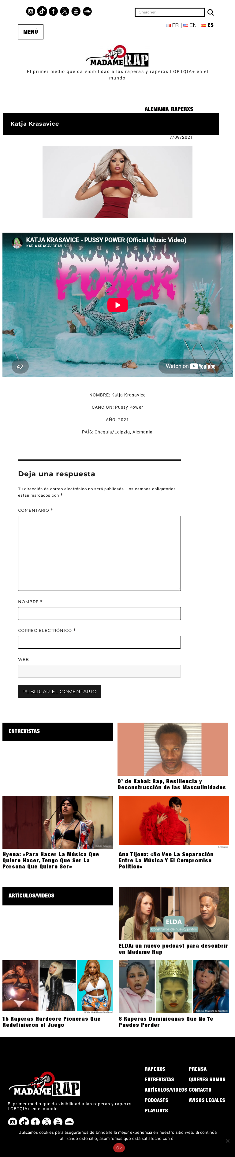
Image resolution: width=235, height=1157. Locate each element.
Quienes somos (207, 1080)
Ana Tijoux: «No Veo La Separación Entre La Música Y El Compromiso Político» (166, 861)
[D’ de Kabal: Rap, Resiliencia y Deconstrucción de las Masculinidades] (173, 748)
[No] (227, 1141)
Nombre (30, 601)
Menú (30, 32)
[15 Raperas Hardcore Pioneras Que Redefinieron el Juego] (57, 986)
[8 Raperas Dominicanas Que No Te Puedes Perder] (174, 986)
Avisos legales (207, 1101)
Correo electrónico (47, 630)
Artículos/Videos (31, 896)
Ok (119, 1147)
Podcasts (156, 1101)
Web (23, 659)
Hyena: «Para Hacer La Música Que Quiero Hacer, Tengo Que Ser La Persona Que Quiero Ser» (50, 861)
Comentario (35, 510)
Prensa (198, 1069)
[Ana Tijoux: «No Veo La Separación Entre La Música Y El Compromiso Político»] (174, 822)
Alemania (157, 109)
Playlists (156, 1111)
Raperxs (182, 109)
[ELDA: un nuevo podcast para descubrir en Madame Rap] (174, 913)
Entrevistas (24, 732)
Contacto (200, 1090)
